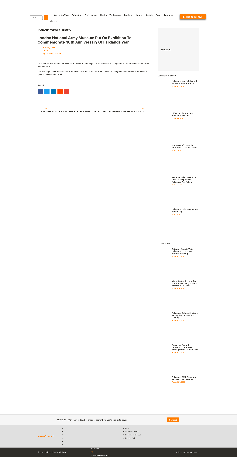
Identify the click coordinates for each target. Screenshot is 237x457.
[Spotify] (164, 63)
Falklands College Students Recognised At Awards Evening (185, 315)
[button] (40, 91)
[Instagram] (181, 55)
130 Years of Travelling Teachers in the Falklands (184, 146)
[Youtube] (189, 55)
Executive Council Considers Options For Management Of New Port (185, 347)
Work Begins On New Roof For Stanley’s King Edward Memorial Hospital (184, 283)
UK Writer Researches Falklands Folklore (182, 114)
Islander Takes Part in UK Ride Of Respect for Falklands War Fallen (184, 179)
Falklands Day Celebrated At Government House (184, 82)
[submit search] (46, 17)
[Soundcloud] (172, 63)
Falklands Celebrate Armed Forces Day (185, 210)
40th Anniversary (49, 29)
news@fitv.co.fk (46, 436)
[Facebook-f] (164, 55)
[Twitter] (172, 55)
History (66, 29)
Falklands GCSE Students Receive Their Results (184, 378)
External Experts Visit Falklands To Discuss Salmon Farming (182, 251)
